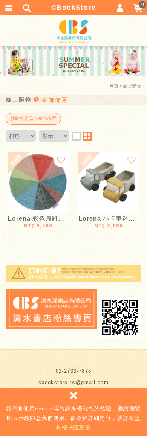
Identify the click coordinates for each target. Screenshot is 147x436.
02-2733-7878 (74, 371)
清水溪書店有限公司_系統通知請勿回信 (73, 31)
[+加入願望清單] (61, 159)
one (76, 136)
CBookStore (73, 7)
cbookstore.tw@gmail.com (73, 382)
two (87, 136)
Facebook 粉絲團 (51, 309)
